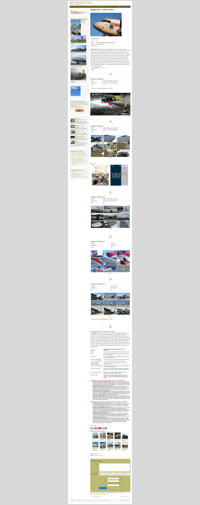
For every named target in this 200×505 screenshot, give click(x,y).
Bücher (93, 6)
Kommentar (96, 464)
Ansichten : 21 (79, 153)
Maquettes (79, 6)
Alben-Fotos (84, 6)
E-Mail (105, 480)
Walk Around (89, 6)
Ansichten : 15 (79, 159)
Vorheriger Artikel (95, 496)
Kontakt (99, 6)
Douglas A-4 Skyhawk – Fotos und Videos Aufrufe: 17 (79, 156)
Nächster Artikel (125, 496)
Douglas (101, 455)
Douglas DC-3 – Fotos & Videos (80, 126)
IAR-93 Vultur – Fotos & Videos (79, 131)
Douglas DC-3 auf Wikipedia (101, 67)
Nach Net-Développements (125, 500)
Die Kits (106, 6)
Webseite (105, 485)
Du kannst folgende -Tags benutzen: (95, 474)
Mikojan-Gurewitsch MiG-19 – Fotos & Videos (80, 137)
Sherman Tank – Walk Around (79, 142)
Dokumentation (73, 6)
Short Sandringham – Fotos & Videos (80, 120)
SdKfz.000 (102, 10)
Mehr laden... (110, 228)
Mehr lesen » (77, 130)
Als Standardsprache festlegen (75, 13)
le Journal (102, 6)
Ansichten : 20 (78, 154)
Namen (105, 478)
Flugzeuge (96, 455)
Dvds (96, 6)
